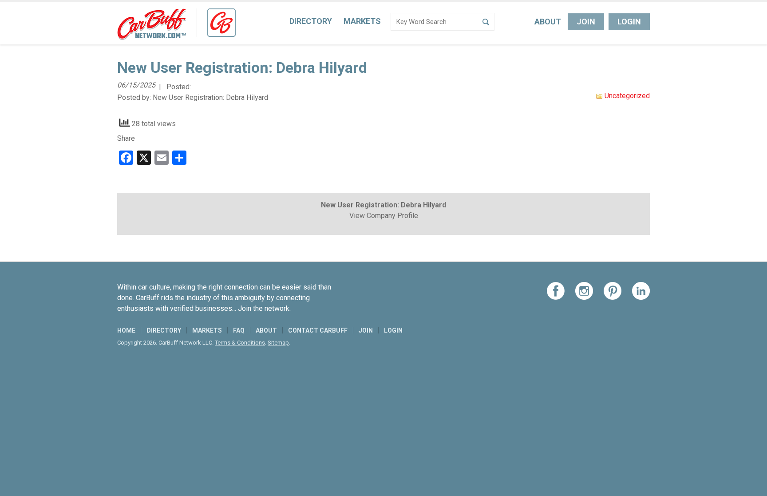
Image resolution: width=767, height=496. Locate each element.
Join (586, 21)
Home (126, 330)
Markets (362, 21)
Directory (310, 21)
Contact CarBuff (318, 330)
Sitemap (278, 342)
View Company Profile (383, 215)
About (547, 21)
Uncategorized (627, 95)
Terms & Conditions (240, 342)
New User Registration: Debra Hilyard (210, 97)
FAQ (239, 330)
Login (629, 21)
